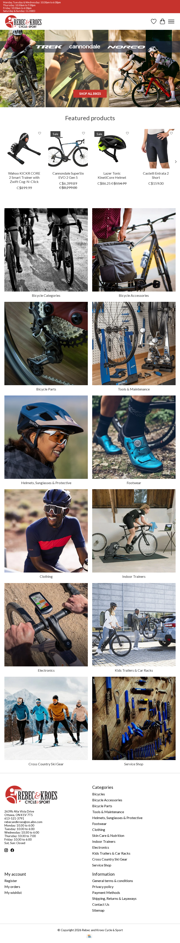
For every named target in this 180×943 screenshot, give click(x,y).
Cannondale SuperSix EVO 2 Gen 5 (68, 175)
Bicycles (98, 794)
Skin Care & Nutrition (108, 835)
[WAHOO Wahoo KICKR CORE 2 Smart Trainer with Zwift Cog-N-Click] (24, 148)
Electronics (46, 670)
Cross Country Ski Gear (46, 764)
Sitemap (98, 910)
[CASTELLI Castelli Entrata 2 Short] (156, 148)
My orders (12, 886)
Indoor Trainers (134, 576)
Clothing (46, 576)
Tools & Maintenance (134, 389)
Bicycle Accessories (134, 295)
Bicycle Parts (46, 389)
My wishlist (13, 892)
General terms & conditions (112, 881)
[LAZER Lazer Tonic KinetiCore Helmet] (112, 148)
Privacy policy (102, 886)
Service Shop (133, 764)
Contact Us (100, 904)
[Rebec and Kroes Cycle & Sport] (23, 21)
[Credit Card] (89, 936)
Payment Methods (106, 892)
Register (10, 881)
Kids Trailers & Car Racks (134, 670)
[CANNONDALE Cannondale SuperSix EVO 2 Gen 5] (68, 148)
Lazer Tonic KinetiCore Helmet (112, 175)
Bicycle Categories (46, 295)
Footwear (134, 483)
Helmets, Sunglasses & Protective (46, 483)
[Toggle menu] (171, 21)
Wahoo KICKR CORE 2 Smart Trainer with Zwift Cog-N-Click (24, 177)
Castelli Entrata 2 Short (156, 175)
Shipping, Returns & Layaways (114, 898)
